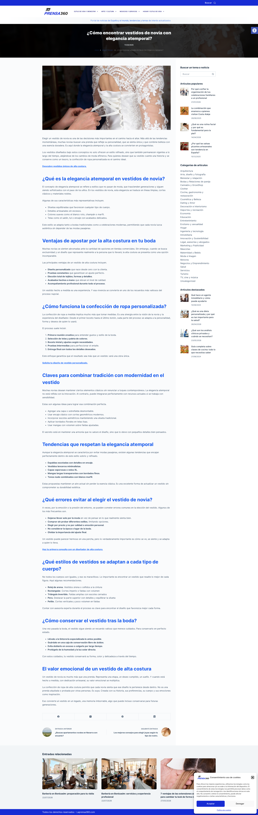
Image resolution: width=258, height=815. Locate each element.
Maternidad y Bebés (190, 252)
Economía (185, 213)
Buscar (208, 2)
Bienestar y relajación (191, 178)
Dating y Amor (187, 202)
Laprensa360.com (86, 812)
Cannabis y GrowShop (191, 185)
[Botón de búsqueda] (213, 74)
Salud (183, 266)
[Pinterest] (123, 716)
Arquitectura (186, 171)
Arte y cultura (107, 11)
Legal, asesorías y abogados (194, 242)
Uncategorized (187, 281)
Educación (185, 217)
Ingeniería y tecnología (191, 231)
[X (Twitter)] (90, 716)
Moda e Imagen (188, 256)
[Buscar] (215, 3)
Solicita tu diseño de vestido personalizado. (65, 362)
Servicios (185, 270)
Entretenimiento (188, 220)
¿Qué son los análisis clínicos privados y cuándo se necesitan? (202, 333)
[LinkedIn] (155, 716)
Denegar (240, 803)
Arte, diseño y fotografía (192, 174)
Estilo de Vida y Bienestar (85, 11)
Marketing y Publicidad (192, 245)
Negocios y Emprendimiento (194, 263)
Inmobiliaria (186, 234)
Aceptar (211, 803)
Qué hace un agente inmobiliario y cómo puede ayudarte (201, 298)
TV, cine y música (189, 277)
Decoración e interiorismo (193, 206)
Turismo (184, 274)
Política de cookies (224, 810)
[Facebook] (58, 716)
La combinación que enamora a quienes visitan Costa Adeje (201, 111)
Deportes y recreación (191, 210)
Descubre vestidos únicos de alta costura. (64, 166)
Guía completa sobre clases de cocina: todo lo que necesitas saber (203, 349)
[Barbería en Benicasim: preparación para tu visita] (69, 773)
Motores (184, 259)
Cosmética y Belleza (190, 199)
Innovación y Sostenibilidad (194, 238)
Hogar (183, 227)
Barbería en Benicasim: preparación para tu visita (68, 793)
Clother (184, 188)
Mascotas (185, 249)
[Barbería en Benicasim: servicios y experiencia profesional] (129, 773)
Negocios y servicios (128, 11)
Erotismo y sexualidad (191, 224)
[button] (254, 30)
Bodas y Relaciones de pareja (195, 181)
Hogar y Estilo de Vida (152, 11)
